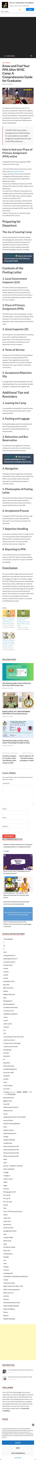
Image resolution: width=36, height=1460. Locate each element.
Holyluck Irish (7, 1110)
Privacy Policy (18, 1457)
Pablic (5, 1182)
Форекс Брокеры (9, 1319)
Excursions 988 (8, 1072)
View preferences (18, 1453)
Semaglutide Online (9, 1231)
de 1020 (6, 1053)
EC (4, 1059)
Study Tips (6, 1250)
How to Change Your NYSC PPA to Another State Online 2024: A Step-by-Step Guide (23, 621)
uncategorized (8, 1273)
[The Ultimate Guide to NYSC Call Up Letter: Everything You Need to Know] (18, 730)
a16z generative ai (9, 955)
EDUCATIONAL (8, 1066)
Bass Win (6, 985)
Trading (5, 1267)
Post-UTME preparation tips (12, 1211)
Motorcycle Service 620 (11, 1153)
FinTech (5, 1079)
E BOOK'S (6, 1056)
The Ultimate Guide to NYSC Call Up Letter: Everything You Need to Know (16, 742)
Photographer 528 (9, 1192)
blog (4, 998)
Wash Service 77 (8, 1293)
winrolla (6, 1296)
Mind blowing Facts (9, 1133)
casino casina (7, 1024)
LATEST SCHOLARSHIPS (11, 1123)
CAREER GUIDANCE (10, 1014)
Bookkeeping (7, 1001)
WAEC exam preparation (11, 1289)
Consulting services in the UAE (13, 1037)
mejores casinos (8, 1130)
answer (5, 968)
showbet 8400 (8, 1237)
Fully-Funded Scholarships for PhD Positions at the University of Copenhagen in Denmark (17, 924)
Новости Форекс (9, 1309)
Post (4, 1208)
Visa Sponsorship (9, 1283)
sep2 (5, 1234)
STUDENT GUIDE (9, 1247)
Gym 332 (6, 1104)
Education (6, 1063)
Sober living (7, 1241)
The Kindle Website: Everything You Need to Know (20, 1370)
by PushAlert (6, 11)
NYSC (27, 108)
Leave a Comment (7, 84)
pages (5, 1185)
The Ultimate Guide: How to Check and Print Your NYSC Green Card (16, 684)
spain (5, 1244)
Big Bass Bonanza (9, 994)
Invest (5, 1114)
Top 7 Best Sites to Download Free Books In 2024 (20, 1377)
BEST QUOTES (8, 988)
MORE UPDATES (9, 1140)
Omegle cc (6, 1175)
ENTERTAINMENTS (10, 1069)
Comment (6, 783)
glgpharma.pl (7, 1101)
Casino (5, 1020)
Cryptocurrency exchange (11, 1043)
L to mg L (6, 851)
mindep (5, 1136)
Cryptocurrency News (10, 1046)
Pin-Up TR (6, 1198)
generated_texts (8, 1097)
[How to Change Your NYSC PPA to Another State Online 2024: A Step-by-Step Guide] (23, 613)
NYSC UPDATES (6, 62)
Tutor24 (6, 1270)
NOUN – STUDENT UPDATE (13, 1166)
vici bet (5, 1280)
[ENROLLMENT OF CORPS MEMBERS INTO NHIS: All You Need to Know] (18, 701)
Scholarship (7, 1224)
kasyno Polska (8, 1120)
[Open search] (31, 56)
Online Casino (8, 1179)
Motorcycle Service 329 (11, 1146)
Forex (5, 1082)
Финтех (6, 1315)
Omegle (6, 1172)
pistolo (5, 1205)
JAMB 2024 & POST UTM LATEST (14, 1117)
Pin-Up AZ (6, 1195)
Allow (30, 9)
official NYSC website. (17, 171)
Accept (18, 1443)
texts (5, 1263)
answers (6, 972)
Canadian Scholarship (10, 1007)
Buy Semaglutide (8, 1004)
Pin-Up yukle (7, 1202)
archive (5, 975)
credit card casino (9, 1040)
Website (5, 826)
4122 (5, 952)
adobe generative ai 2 (10, 958)
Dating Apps (7, 1050)
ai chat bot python (9, 962)
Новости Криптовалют (11, 1306)
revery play (7, 1221)
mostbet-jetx (7, 1143)
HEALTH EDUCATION (10, 1107)
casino (5, 1017)
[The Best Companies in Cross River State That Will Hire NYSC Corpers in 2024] (8, 635)
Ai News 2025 (8, 965)
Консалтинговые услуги (11, 1302)
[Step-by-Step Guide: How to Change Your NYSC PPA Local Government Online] (8, 613)
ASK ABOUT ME (8, 981)
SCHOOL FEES (8, 1228)
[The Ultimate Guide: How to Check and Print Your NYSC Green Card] (18, 672)
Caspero (6, 1027)
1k (4, 945)
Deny (18, 1448)
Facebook (6, 1076)
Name (4, 809)
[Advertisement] (18, 35)
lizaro (5, 1127)
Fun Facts (6, 1089)
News (5, 1162)
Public (5, 1215)
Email (5, 817)
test (4, 1260)
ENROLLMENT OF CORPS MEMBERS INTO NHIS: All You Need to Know (16, 713)
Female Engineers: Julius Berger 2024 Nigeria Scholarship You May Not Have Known (16, 895)
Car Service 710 (8, 1011)
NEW (5, 1159)
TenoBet (6, 1257)
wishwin (6, 1299)
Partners (6, 1189)
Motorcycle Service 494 (11, 1149)
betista (5, 991)
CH (4, 1030)
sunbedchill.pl (7, 1254)
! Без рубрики (8, 939)
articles (5, 978)
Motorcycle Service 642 (11, 1156)
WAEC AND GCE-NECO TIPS (13, 1286)
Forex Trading (7, 1085)
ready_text (6, 1218)
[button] (33, 1425)
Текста (5, 1312)
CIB (4, 1033)
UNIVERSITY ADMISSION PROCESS (15, 1276)
